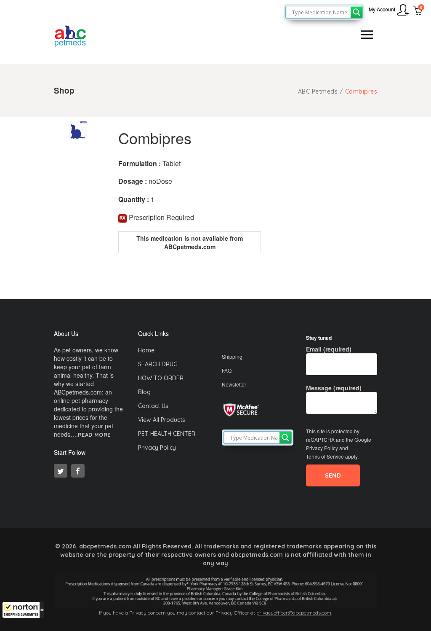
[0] (418, 11)
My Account (382, 9)
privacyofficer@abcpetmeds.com (293, 613)
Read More (94, 435)
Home (146, 350)
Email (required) (328, 349)
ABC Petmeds (318, 91)
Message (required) (334, 388)
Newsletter (234, 384)
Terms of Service (325, 456)
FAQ (226, 370)
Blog (144, 392)
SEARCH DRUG (158, 364)
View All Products (161, 420)
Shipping (232, 356)
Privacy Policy (157, 447)
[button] (23, 609)
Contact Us (153, 406)
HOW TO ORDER (161, 378)
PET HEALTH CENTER (166, 434)
